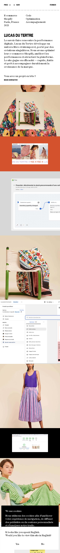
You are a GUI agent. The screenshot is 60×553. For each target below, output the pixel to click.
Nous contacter (11, 80)
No (42, 544)
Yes (17, 544)
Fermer (53, 5)
